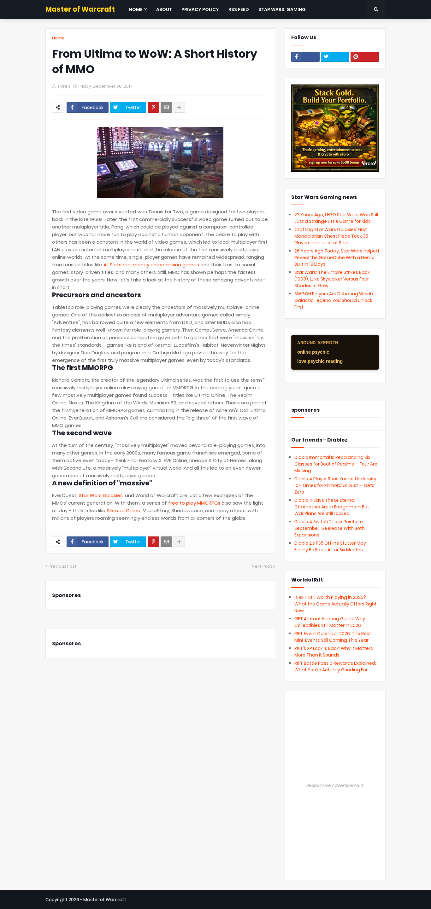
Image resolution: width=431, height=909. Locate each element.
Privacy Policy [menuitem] (200, 9)
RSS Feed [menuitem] (238, 9)
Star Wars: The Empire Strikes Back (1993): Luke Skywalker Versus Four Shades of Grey (332, 279)
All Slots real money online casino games (151, 264)
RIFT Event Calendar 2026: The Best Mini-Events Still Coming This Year (332, 636)
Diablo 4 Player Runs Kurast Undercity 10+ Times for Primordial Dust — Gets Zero (335, 485)
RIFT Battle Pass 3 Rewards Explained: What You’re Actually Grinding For (335, 666)
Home (58, 38)
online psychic (313, 352)
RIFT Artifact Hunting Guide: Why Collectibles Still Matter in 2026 (329, 622)
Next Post (262, 566)
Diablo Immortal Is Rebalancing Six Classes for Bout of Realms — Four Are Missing (335, 464)
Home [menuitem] (136, 9)
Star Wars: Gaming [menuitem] (282, 9)
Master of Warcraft (80, 9)
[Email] (166, 107)
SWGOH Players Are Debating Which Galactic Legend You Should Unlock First (333, 300)
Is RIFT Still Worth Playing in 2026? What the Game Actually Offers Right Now (335, 604)
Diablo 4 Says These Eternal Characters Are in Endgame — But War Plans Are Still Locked (331, 507)
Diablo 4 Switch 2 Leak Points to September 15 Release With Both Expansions (329, 528)
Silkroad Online (123, 510)
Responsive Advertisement (335, 785)
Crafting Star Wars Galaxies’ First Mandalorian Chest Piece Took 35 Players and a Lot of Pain (331, 236)
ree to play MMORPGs (195, 503)
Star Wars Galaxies (101, 495)
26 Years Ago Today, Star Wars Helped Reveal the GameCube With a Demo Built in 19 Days (336, 257)
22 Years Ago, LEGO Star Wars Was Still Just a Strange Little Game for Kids (336, 217)
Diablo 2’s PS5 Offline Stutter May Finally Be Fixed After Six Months (330, 546)
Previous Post (63, 566)
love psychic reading (320, 361)
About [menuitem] (164, 9)
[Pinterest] (153, 107)
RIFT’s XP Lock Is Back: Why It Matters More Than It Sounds (333, 651)
